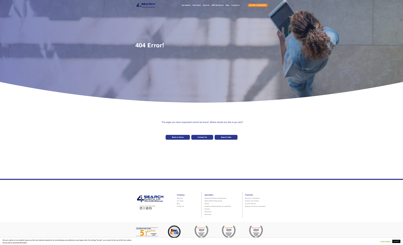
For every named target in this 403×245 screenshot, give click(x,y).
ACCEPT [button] (396, 241)
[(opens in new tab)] (228, 232)
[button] (141, 208)
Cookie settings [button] (385, 241)
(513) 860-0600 (150, 206)
